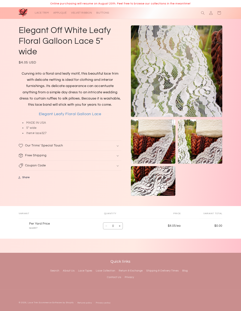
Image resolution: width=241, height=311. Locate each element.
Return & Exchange (131, 270)
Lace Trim (33, 303)
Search (54, 270)
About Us (68, 270)
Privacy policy (103, 303)
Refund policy (84, 303)
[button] (203, 13)
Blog (185, 270)
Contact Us (114, 277)
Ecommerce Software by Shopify (56, 303)
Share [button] (26, 177)
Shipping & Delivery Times (162, 270)
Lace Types (85, 270)
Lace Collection (105, 270)
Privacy (129, 277)
